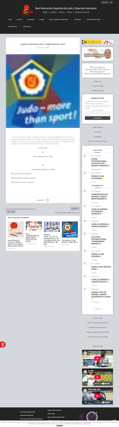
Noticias (19, 19)
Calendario (31, 19)
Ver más (97, 309)
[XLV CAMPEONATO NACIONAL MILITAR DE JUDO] (34, 226)
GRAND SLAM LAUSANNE (97, 177)
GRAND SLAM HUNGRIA (97, 255)
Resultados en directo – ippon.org (23, 182)
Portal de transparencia (27, 412)
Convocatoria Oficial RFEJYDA (22, 174)
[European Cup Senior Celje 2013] (70, 229)
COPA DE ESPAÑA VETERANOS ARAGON (99, 211)
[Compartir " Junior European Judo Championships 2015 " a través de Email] (47, 200)
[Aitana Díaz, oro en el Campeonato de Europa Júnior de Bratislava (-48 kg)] (52, 226)
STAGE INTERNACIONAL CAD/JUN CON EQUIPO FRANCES (99, 162)
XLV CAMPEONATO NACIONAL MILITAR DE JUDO (33, 238)
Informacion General (26, 415)
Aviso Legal (51, 413)
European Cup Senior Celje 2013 (70, 241)
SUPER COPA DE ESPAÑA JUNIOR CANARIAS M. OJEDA (101, 294)
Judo (47, 47)
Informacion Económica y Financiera (31, 419)
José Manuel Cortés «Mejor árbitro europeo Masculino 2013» (16, 243)
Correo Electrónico (97, 110)
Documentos (12, 26)
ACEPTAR (59, 425)
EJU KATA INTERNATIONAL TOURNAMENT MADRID (98, 240)
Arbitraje (77, 19)
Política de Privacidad (54, 410)
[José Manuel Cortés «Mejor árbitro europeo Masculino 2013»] (16, 229)
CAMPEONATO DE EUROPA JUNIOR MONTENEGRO (99, 196)
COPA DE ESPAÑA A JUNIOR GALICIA (100, 280)
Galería (41, 19)
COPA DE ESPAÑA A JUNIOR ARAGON (100, 225)
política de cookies (57, 423)
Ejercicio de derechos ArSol (56, 417)
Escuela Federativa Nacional (58, 19)
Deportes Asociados (93, 19)
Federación (27, 26)
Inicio (10, 19)
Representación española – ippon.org (24, 178)
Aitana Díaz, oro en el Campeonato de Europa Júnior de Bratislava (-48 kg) (52, 239)
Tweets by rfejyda (97, 346)
